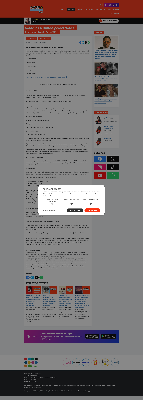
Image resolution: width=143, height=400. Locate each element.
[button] (50, 210)
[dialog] (71, 200)
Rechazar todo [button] (75, 210)
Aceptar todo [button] (92, 210)
